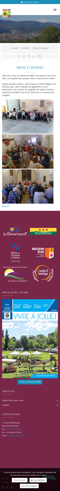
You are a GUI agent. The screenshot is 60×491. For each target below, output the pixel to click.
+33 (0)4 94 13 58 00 (31, 2)
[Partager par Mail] (39, 56)
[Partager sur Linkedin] (34, 56)
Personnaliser (20, 480)
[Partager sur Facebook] (19, 56)
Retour (5, 206)
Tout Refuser (39, 480)
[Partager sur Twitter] (24, 56)
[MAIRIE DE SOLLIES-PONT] (6, 8)
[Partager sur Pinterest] (29, 56)
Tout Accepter (30, 486)
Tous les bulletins (30, 381)
